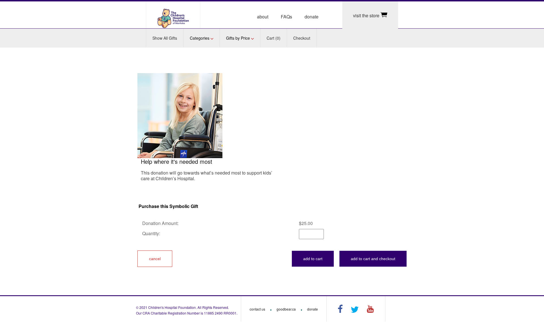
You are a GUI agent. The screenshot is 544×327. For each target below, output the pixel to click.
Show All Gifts (164, 38)
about (262, 16)
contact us (257, 309)
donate (311, 16)
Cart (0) (273, 38)
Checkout (301, 38)
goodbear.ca (286, 309)
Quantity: (151, 233)
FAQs (286, 16)
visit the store (367, 15)
